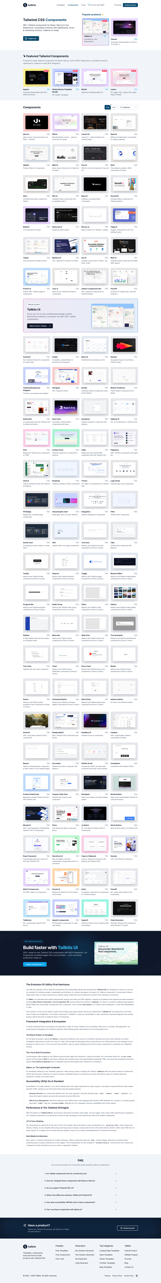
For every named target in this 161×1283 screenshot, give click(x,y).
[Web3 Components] (36, 877)
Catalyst (114, 732)
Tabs (113, 543)
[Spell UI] (124, 122)
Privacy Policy (117, 1276)
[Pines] (66, 813)
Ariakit (55, 357)
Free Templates (62, 1251)
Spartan (114, 357)
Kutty (83, 889)
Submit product (129, 1228)
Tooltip (26, 573)
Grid (25, 450)
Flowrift (114, 889)
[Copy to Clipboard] (95, 844)
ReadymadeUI (58, 732)
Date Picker (86, 699)
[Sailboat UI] (124, 407)
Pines (54, 825)
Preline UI (27, 289)
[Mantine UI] (66, 246)
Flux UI (84, 165)
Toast (54, 666)
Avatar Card (28, 543)
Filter (113, 512)
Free (107, 107)
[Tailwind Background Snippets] (36, 376)
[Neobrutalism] (124, 782)
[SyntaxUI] (36, 345)
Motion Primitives (118, 388)
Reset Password (29, 856)
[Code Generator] (124, 908)
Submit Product (131, 1251)
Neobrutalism (116, 794)
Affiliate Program (131, 1255)
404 (54, 543)
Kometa (114, 856)
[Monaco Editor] (124, 562)
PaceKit (114, 289)
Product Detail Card (31, 794)
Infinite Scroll (86, 763)
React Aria (56, 419)
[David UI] (36, 721)
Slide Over (85, 635)
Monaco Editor (116, 573)
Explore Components (34, 964)
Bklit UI (55, 165)
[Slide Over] (95, 623)
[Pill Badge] (36, 500)
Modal (113, 666)
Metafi (84, 89)
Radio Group (57, 604)
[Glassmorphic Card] (66, 500)
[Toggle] (95, 562)
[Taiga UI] (124, 215)
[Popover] (66, 562)
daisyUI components (60, 920)
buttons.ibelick (117, 699)
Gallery (113, 604)
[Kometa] (124, 844)
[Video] (95, 593)
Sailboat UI (115, 419)
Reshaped (85, 794)
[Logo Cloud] (124, 469)
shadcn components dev (91, 289)
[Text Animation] (124, 623)
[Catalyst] (124, 721)
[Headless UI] (95, 721)
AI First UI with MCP (96, 5)
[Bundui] (95, 376)
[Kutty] (95, 877)
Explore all (32, 38)
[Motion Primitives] (124, 376)
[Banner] (36, 752)
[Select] (36, 687)
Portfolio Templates (107, 1263)
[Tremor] (95, 469)
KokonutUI (27, 419)
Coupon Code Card (59, 794)
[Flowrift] (124, 877)
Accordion (56, 763)
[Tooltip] (36, 562)
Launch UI (85, 134)
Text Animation (117, 635)
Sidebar (26, 635)
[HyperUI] (95, 908)
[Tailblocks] (36, 908)
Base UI (84, 196)
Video (83, 604)
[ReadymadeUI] (66, 721)
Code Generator (117, 920)
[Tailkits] (29, 5)
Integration (85, 512)
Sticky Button (116, 825)
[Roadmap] (66, 469)
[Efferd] (66, 122)
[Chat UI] (36, 469)
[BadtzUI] (36, 215)
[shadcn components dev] (95, 277)
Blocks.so (85, 227)
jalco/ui (26, 134)
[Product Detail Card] (36, 782)
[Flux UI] (95, 153)
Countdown (115, 763)
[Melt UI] (124, 246)
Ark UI (83, 258)
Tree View (27, 666)
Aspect (26, 89)
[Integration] (95, 500)
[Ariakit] (66, 345)
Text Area (85, 543)
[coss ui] (66, 277)
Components (73, 5)
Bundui (84, 388)
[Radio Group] (66, 593)
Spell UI (114, 134)
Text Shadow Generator (84, 1255)
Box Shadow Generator (84, 1251)
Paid (113, 107)
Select (25, 699)
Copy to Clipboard (88, 856)
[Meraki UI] (36, 813)
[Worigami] (66, 376)
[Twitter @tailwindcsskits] (137, 1276)
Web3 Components (31, 889)
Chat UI (26, 481)
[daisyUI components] (66, 908)
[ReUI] (124, 153)
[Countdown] (124, 752)
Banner (26, 763)
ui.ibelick (85, 825)
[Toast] (66, 654)
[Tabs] (124, 531)
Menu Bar (56, 635)
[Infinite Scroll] (95, 752)
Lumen (113, 89)
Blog (126, 1263)
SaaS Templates (106, 1255)
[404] (66, 531)
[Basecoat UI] (66, 215)
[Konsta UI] (66, 877)
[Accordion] (66, 752)
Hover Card (86, 666)
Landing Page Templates (109, 1251)
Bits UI (54, 196)
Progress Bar (28, 604)
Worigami (56, 388)
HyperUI (84, 920)
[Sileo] (36, 184)
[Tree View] (36, 654)
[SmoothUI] (124, 184)
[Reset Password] (36, 844)
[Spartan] (124, 345)
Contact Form (57, 450)
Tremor (84, 481)
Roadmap (56, 481)
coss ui (55, 289)
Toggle (84, 573)
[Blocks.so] (95, 215)
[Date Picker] (95, 687)
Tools (83, 5)
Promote (118, 5)
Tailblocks (27, 920)
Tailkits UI (88, 36)
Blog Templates (106, 1267)
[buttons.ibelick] (124, 687)
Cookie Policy (129, 1276)
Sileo (25, 196)
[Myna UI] (95, 345)
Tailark (26, 258)
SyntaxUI (26, 357)
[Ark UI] (95, 246)
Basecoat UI (57, 227)
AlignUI (26, 165)
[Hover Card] (95, 654)
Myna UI (84, 357)
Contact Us (129, 1267)
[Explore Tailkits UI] (116, 953)
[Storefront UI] (66, 844)
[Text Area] (95, 531)
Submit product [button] (130, 5)
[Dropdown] (95, 407)
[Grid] (36, 438)
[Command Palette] (66, 687)
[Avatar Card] (36, 531)
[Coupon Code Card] (66, 782)
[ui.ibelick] (95, 813)
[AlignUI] (36, 153)
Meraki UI (27, 825)
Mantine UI (56, 258)
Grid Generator (81, 1259)
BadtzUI (26, 227)
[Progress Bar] (36, 593)
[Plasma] (124, 27)
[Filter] (124, 500)
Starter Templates (107, 1259)
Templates (61, 5)
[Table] (95, 438)
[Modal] (124, 654)
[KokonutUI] (36, 407)
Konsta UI (56, 889)
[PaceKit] (124, 277)
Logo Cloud (115, 481)
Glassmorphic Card (60, 512)
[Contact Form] (66, 438)
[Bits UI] (66, 184)
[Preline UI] (36, 277)
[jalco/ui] (36, 122)
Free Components (63, 1255)
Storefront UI (57, 856)
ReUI (112, 165)
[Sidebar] (36, 623)
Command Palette (59, 699)
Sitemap (107, 1276)
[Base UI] (95, 184)
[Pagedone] (124, 438)
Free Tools (60, 1259)
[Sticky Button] (124, 813)
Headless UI (86, 732)
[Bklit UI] (66, 153)
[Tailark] (36, 246)
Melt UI (113, 258)
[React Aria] (66, 407)
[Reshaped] (95, 782)
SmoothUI (115, 196)
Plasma (114, 39)
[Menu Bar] (66, 623)
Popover (55, 573)
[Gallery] (124, 593)
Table (83, 450)
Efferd (54, 134)
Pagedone (115, 450)
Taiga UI (114, 227)
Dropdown (85, 419)
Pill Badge (27, 512)
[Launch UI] (95, 122)
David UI (26, 732)
